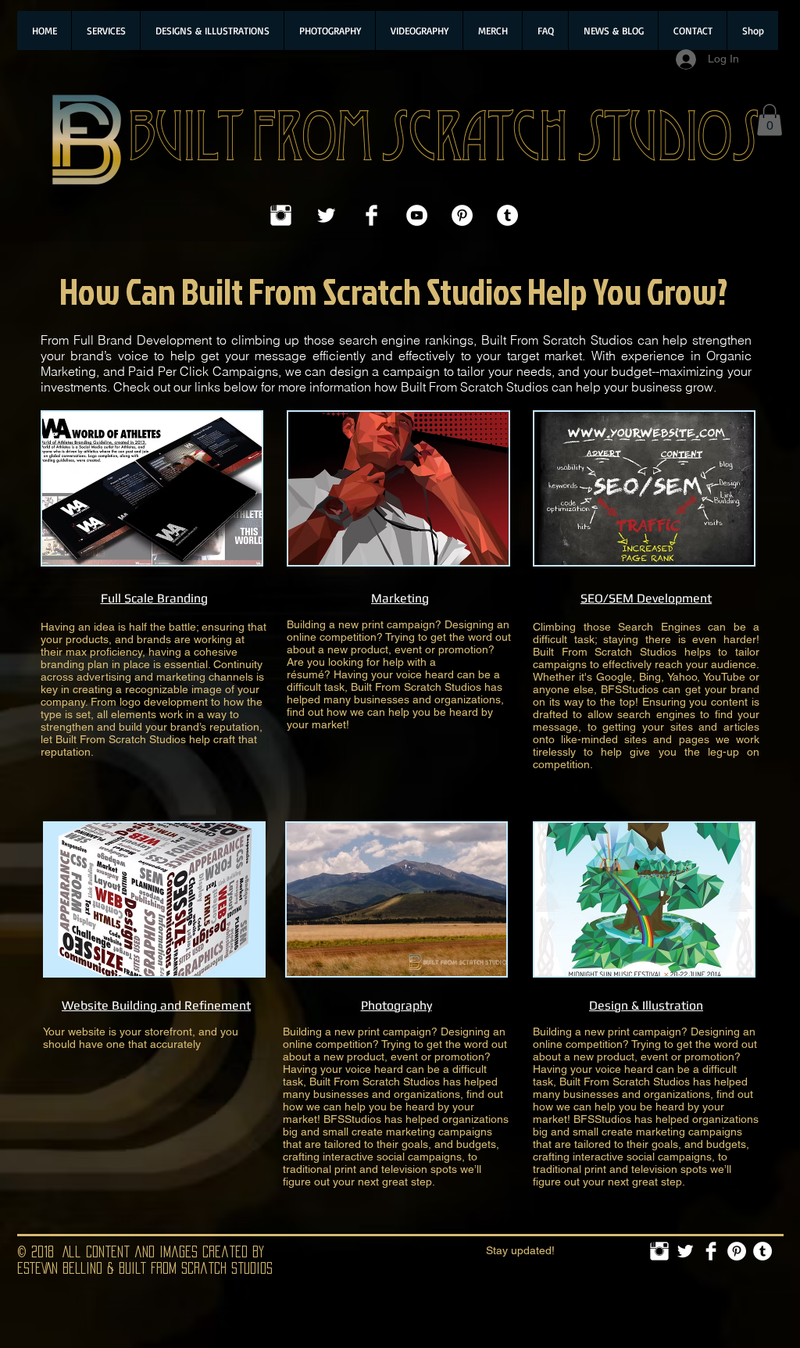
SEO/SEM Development (646, 598)
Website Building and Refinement (156, 1005)
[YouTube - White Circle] (416, 215)
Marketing (400, 598)
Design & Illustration (646, 1005)
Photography (396, 1005)
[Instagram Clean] (280, 215)
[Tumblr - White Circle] (507, 215)
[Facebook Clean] (371, 215)
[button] (769, 120)
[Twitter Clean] (326, 215)
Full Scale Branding (154, 598)
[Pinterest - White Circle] (462, 215)
